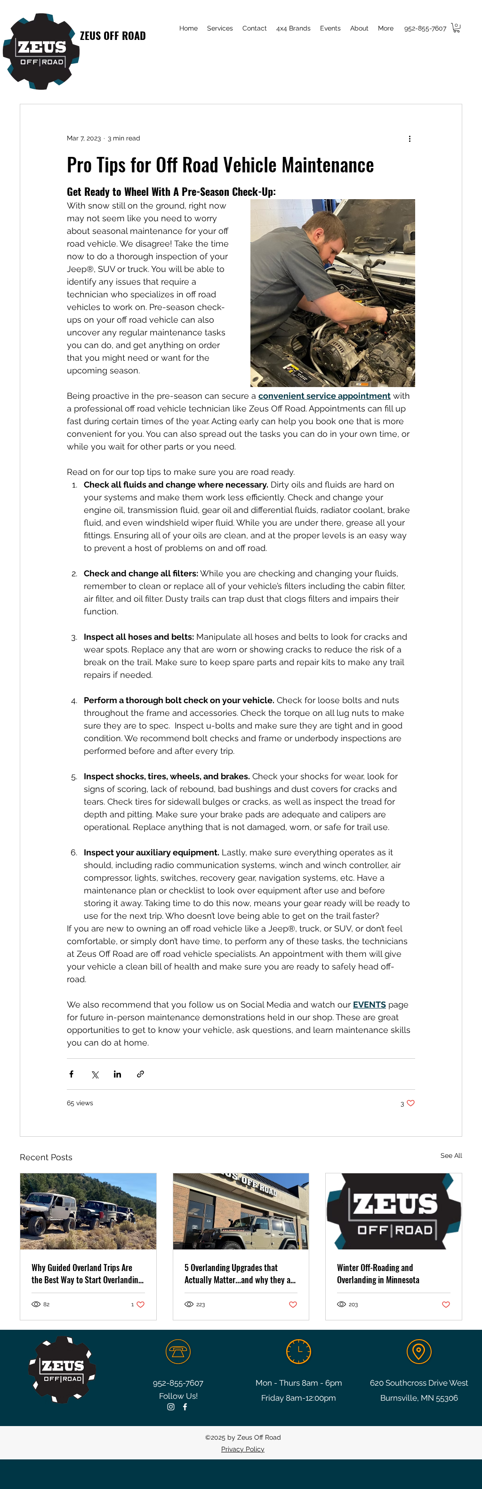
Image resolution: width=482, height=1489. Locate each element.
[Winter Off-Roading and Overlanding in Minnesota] (394, 1211)
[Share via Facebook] (71, 1074)
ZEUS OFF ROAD (113, 35)
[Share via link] (140, 1074)
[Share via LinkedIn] (117, 1074)
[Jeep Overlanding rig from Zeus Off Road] (241, 1211)
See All (451, 1155)
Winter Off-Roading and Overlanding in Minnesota (378, 1273)
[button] (456, 27)
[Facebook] (185, 1406)
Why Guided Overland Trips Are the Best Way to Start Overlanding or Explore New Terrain (87, 1273)
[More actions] (409, 138)
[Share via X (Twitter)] (94, 1074)
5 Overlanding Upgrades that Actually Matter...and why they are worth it (241, 1273)
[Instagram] (171, 1406)
